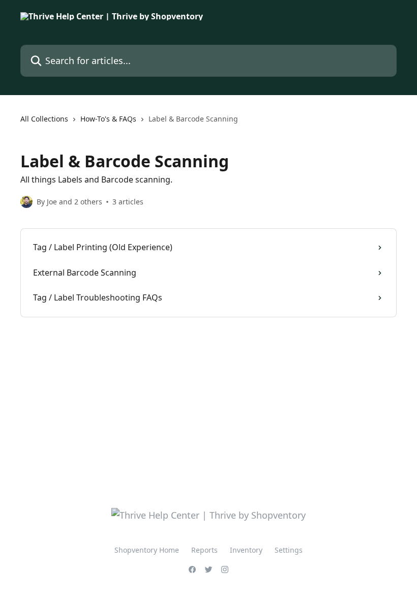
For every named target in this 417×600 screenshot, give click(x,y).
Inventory (246, 550)
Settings (289, 550)
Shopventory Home (146, 550)
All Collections (44, 119)
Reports (204, 550)
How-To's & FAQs (108, 119)
